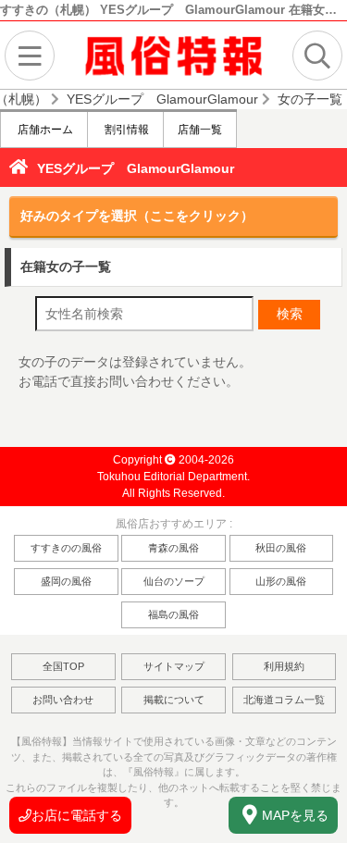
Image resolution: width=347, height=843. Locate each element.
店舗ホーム (44, 129)
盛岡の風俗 (66, 581)
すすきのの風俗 (66, 547)
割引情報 (125, 129)
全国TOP (63, 666)
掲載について (173, 699)
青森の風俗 (173, 547)
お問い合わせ (62, 699)
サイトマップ (173, 666)
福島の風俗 (173, 614)
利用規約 (284, 666)
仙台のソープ (173, 581)
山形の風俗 (280, 581)
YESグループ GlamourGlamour (135, 168)
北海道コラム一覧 (284, 699)
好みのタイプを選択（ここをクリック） (137, 215)
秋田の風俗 (280, 547)
